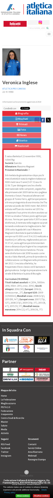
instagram (40, 22)
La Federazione (8, 399)
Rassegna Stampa (37, 459)
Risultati (23, 118)
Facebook (5, 448)
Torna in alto (26, 475)
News (23, 135)
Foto (23, 129)
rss (45, 22)
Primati (23, 124)
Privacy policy (9, 492)
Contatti (32, 444)
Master (4, 422)
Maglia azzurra (8, 403)
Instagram (6, 455)
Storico (23, 140)
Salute (4, 425)
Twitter (5, 452)
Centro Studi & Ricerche (12, 418)
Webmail (32, 455)
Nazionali (23, 146)
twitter (35, 22)
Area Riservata (35, 452)
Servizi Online (34, 448)
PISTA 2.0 (5, 407)
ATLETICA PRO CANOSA (14, 88)
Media (4, 429)
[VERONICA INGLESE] (11, 60)
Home (4, 396)
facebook (30, 22)
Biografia (22, 113)
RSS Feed (5, 444)
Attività (5, 433)
